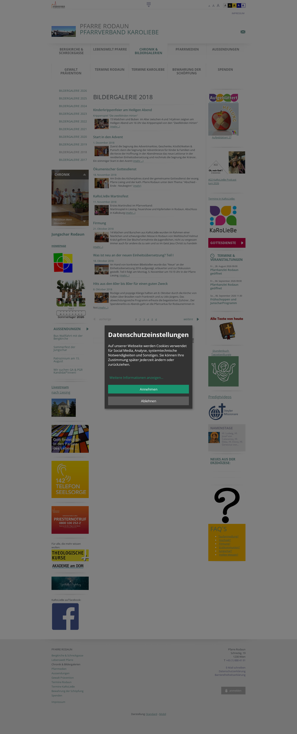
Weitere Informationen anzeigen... (136, 377)
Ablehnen (148, 401)
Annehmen (148, 389)
